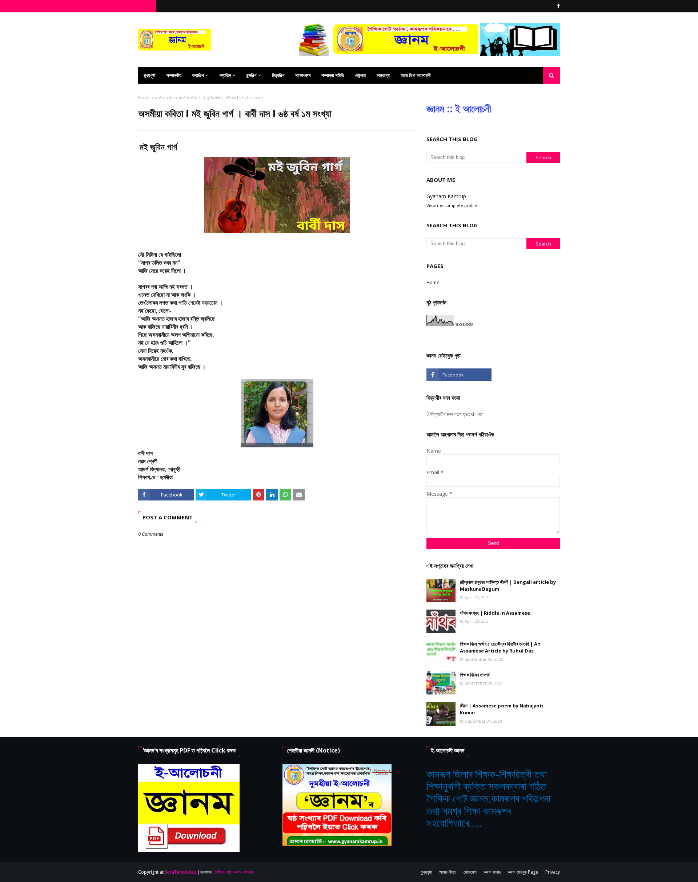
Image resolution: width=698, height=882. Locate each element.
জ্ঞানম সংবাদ (492, 872)
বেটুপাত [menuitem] (360, 75)
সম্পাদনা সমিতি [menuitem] (332, 75)
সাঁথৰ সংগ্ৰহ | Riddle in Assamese (495, 613)
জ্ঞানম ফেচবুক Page (523, 872)
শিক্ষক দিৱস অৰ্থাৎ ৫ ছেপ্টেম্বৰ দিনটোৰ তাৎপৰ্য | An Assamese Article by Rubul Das (500, 647)
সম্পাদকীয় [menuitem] (174, 75)
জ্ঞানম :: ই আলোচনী (458, 108)
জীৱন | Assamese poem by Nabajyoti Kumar (501, 709)
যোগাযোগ (470, 872)
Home (144, 98)
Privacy (552, 872)
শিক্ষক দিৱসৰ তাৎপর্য (475, 674)
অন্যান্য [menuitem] (383, 75)
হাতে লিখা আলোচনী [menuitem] (415, 75)
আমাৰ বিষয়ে (447, 872)
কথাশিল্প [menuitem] (198, 75)
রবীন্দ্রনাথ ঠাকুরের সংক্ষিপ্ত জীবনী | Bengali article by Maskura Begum (508, 585)
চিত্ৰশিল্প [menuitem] (278, 75)
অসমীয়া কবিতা (164, 98)
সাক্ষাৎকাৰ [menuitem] (302, 75)
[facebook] (557, 6)
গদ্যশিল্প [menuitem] (225, 75)
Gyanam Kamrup (446, 196)
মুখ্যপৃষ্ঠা (426, 872)
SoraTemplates (180, 872)
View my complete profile (451, 205)
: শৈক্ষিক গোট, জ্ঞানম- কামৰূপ (233, 872)
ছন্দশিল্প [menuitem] (251, 75)
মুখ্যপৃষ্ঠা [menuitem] (150, 75)
